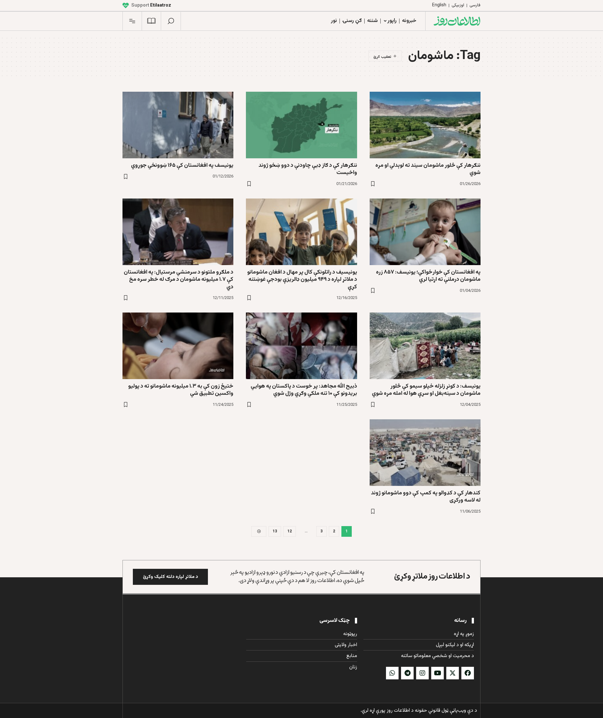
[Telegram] (407, 673)
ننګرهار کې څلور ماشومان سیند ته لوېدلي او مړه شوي (428, 169)
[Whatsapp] (392, 673)
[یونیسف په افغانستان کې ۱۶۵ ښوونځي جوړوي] (177, 125)
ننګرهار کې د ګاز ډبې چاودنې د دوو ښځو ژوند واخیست (307, 169)
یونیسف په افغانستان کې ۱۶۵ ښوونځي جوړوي (182, 165)
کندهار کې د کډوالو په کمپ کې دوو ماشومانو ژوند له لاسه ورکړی (426, 497)
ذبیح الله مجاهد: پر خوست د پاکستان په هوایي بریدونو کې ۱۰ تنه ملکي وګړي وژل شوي (304, 390)
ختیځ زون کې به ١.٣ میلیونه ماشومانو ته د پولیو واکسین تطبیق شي (180, 390)
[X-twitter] (452, 673)
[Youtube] (437, 673)
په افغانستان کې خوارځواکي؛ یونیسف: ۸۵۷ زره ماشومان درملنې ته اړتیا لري (428, 276)
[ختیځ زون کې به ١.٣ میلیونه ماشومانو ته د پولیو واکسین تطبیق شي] (177, 346)
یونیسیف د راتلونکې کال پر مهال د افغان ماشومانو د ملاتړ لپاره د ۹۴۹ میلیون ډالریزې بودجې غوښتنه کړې (302, 279)
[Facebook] (467, 673)
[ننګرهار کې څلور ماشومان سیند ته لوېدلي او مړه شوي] (425, 125)
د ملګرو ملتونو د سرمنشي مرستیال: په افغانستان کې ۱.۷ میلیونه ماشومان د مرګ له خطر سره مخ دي (178, 279)
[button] (171, 21)
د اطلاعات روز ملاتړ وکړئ (432, 576)
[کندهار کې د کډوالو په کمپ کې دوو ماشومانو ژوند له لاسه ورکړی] (425, 452)
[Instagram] (422, 673)
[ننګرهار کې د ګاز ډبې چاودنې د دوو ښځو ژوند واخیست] (301, 125)
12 (289, 531)
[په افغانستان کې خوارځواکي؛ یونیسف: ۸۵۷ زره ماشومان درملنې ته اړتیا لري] (425, 232)
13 (275, 531)
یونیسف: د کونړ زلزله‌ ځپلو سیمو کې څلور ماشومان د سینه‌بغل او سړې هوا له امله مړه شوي (426, 390)
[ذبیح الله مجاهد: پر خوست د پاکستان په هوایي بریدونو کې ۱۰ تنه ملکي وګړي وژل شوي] (301, 346)
